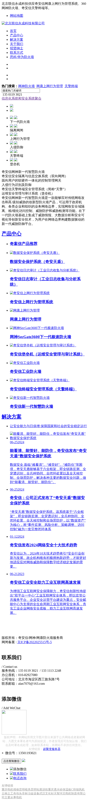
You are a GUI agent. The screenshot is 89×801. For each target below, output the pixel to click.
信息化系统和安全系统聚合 (21, 98)
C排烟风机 (78, 789)
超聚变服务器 (51, 749)
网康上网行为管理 (49, 86)
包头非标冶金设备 (27, 793)
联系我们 (19, 773)
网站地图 (16, 15)
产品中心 (16, 35)
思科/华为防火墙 (22, 57)
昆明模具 (25, 789)
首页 (13, 31)
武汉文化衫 (46, 793)
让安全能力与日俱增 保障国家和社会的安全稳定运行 (48, 426)
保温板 (67, 789)
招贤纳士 (16, 48)
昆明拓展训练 (39, 789)
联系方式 (16, 52)
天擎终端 (71, 86)
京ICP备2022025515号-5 (34, 642)
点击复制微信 (11, 761)
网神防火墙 (26, 86)
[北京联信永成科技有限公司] (23, 23)
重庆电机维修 (10, 789)
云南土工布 (9, 793)
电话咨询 (19, 778)
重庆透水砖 (55, 789)
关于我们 (16, 44)
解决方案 (16, 39)
